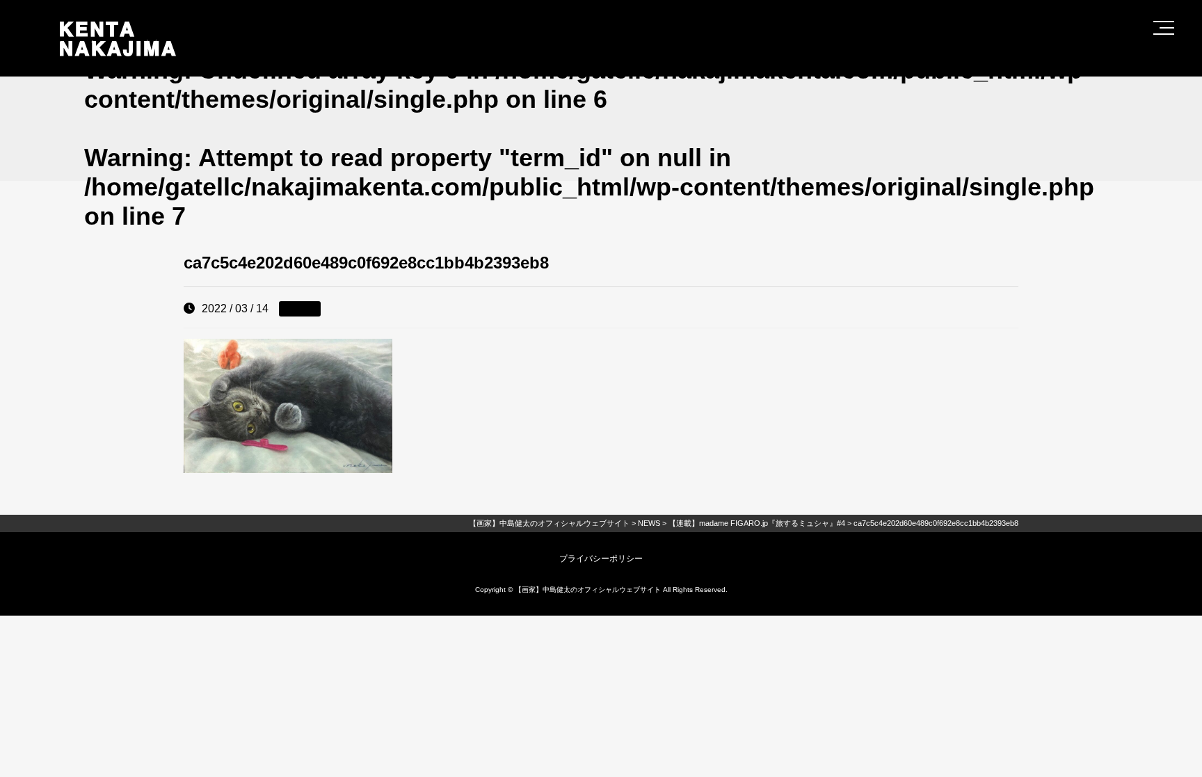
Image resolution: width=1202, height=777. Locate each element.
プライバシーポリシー (601, 558)
